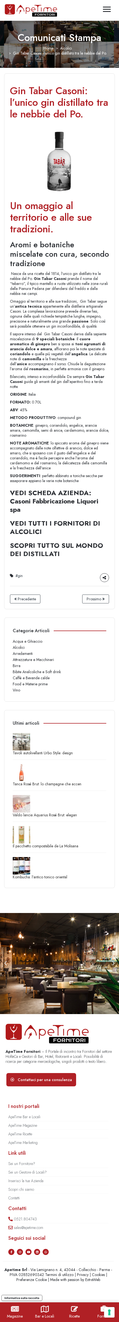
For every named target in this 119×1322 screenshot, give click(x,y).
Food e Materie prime (30, 684)
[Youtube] (28, 1252)
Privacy (83, 1274)
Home (48, 48)
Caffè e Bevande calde (31, 678)
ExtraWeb (92, 1279)
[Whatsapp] (46, 1252)
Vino (16, 690)
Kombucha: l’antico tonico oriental (40, 877)
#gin (19, 575)
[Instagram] (20, 1252)
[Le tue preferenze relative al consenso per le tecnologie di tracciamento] (109, 1312)
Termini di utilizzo (59, 1274)
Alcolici (66, 48)
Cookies (98, 1274)
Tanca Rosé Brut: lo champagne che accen (47, 783)
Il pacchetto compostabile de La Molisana (45, 845)
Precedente (26, 599)
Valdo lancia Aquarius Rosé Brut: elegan (45, 814)
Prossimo (94, 599)
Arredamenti (23, 653)
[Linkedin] (37, 1252)
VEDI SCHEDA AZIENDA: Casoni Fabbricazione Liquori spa (54, 501)
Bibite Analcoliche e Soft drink (37, 672)
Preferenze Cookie (31, 1279)
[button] (5, 963)
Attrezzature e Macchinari (33, 659)
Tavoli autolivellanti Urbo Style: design (43, 752)
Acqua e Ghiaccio (27, 641)
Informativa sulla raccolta (21, 1298)
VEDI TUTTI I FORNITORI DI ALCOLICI (55, 527)
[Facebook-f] (11, 1252)
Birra (16, 665)
